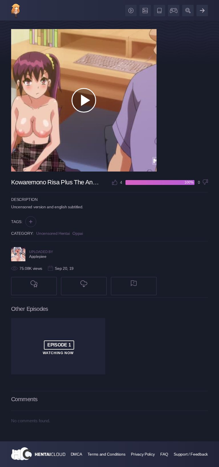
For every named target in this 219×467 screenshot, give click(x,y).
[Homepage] (38, 453)
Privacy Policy (143, 454)
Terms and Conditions (106, 454)
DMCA (76, 454)
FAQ (164, 454)
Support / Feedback (191, 454)
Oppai (77, 233)
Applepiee (37, 256)
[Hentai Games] (172, 9)
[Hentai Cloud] (16, 11)
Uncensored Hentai (53, 233)
